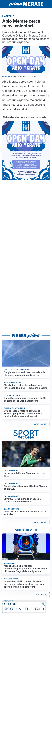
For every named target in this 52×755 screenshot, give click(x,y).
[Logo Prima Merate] (26, 4)
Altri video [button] (41, 594)
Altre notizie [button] (40, 424)
